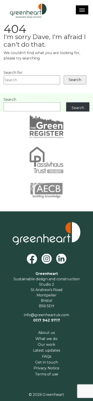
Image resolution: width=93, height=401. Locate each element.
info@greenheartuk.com (46, 315)
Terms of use (46, 374)
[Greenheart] (28, 11)
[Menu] (82, 9)
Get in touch (46, 362)
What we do (46, 339)
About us (46, 333)
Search (10, 99)
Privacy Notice (46, 368)
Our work (46, 344)
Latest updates (46, 350)
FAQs (46, 356)
